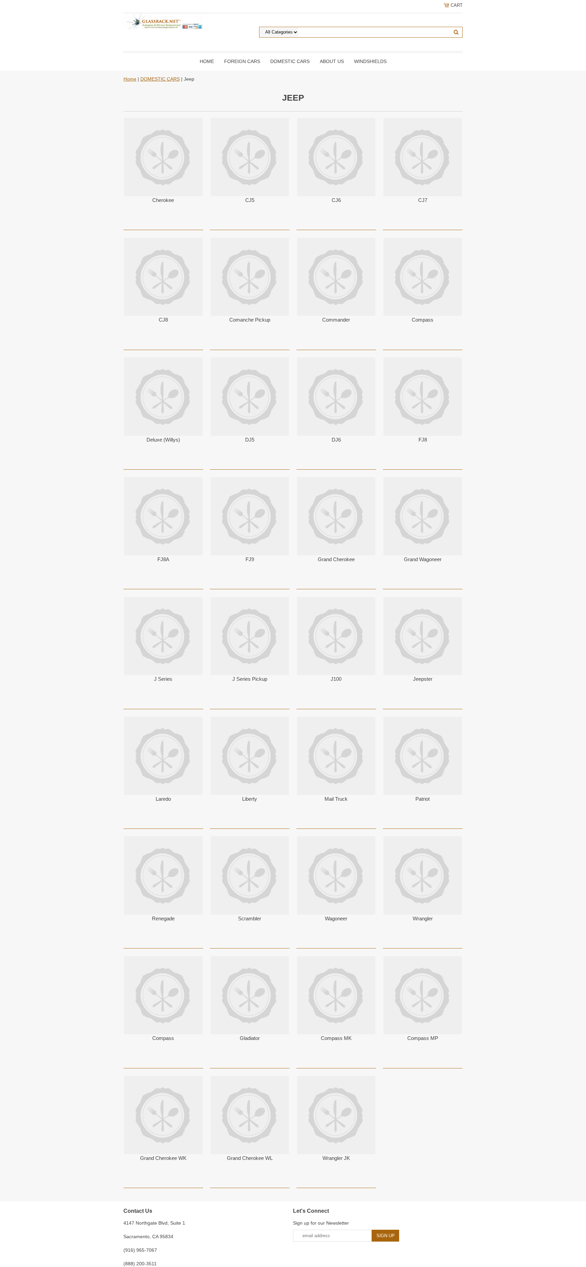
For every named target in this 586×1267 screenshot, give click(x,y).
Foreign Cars (242, 61)
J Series (163, 679)
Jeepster (422, 679)
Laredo (163, 799)
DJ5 (249, 440)
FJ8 (422, 440)
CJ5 (249, 200)
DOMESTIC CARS (290, 61)
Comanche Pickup (249, 320)
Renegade (163, 918)
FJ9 (250, 559)
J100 (336, 679)
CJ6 (336, 200)
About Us (332, 61)
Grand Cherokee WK (163, 1158)
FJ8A (163, 559)
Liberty (249, 799)
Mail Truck (336, 799)
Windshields (370, 61)
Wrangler (423, 918)
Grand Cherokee (336, 559)
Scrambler (249, 918)
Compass (422, 320)
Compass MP (422, 1038)
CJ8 (163, 320)
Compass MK (336, 1038)
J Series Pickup (249, 679)
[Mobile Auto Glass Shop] (163, 21)
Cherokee (163, 200)
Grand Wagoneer (423, 559)
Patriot (422, 799)
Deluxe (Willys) (163, 440)
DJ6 (336, 440)
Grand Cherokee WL (250, 1158)
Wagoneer (336, 918)
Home (207, 61)
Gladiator (250, 1038)
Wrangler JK (336, 1158)
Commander (336, 320)
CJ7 (422, 200)
